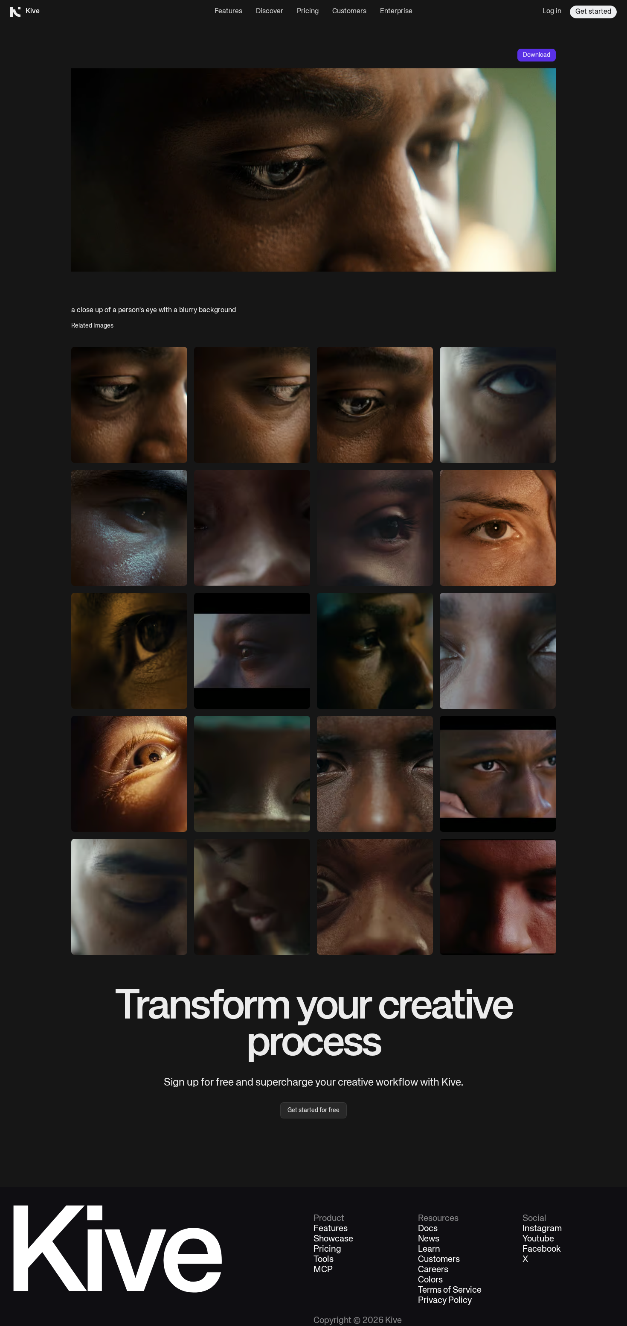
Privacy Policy (445, 1301)
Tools (324, 1260)
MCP (323, 1270)
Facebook (541, 1249)
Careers (433, 1270)
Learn (429, 1249)
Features (228, 11)
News (428, 1239)
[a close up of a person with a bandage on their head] (498, 528)
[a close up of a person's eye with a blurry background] (129, 405)
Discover (269, 11)
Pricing (308, 11)
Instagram (542, 1229)
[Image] (498, 405)
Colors (430, 1280)
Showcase (333, 1239)
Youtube (538, 1239)
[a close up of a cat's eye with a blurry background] (129, 651)
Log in (552, 11)
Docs (428, 1229)
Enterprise (396, 11)
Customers (349, 11)
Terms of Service (450, 1290)
